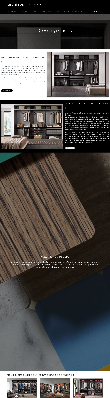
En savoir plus (7, 90)
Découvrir (70, 148)
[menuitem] (14, 11)
